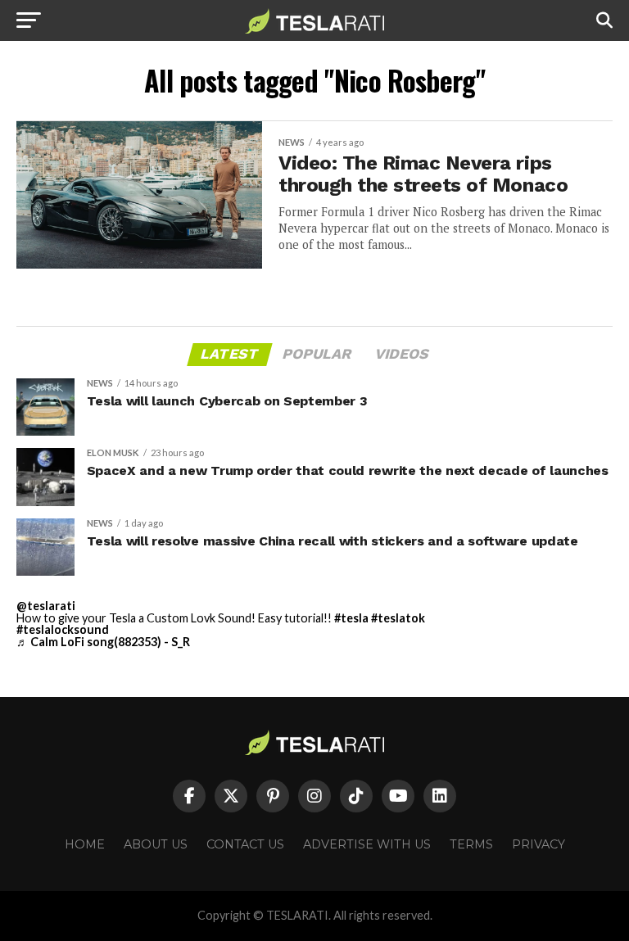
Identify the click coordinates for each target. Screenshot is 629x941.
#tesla (351, 618)
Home (85, 844)
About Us (156, 844)
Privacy (538, 844)
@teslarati (45, 606)
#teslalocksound (62, 629)
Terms (471, 844)
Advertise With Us (367, 844)
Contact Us (245, 844)
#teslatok (398, 618)
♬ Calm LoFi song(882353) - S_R (103, 642)
